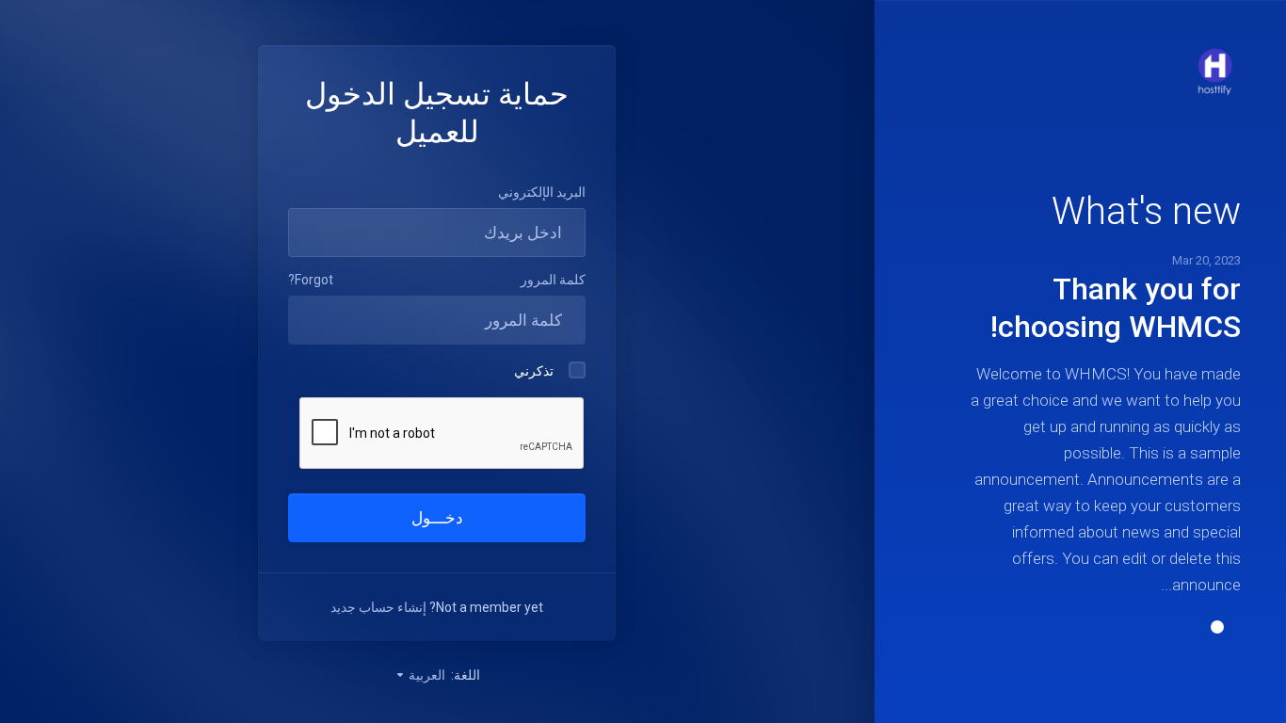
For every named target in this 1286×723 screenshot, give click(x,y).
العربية (425, 675)
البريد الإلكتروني (542, 192)
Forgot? (310, 279)
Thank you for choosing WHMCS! (1115, 308)
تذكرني (534, 370)
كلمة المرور (553, 279)
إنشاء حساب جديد (378, 607)
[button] (1217, 627)
